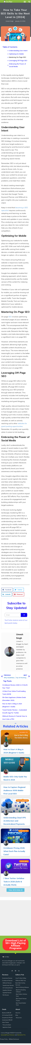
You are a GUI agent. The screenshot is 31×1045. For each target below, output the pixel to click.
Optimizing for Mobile (16, 54)
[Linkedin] (19, 970)
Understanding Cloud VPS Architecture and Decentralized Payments (14, 821)
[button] (24, 1)
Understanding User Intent (18, 50)
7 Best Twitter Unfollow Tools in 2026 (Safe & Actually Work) (13, 881)
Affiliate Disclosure (14, 1039)
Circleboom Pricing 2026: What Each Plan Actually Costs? (14, 851)
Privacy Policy (4, 1039)
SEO (10, 317)
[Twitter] (12, 970)
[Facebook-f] (15, 970)
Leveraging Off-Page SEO (18, 60)
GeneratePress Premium (8, 1035)
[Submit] (24, 615)
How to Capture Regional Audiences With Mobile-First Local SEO (14, 790)
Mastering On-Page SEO (17, 57)
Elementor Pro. (21, 1035)
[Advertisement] (15, 919)
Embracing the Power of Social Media (17, 65)
